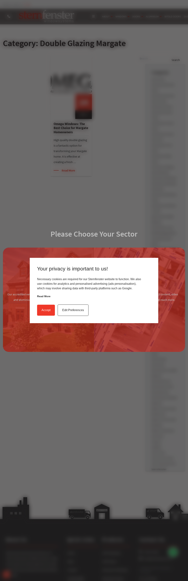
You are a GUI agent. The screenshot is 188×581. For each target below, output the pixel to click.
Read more (43, 296)
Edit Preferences (73, 310)
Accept (45, 310)
